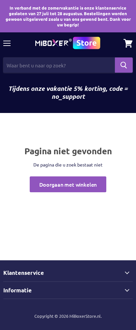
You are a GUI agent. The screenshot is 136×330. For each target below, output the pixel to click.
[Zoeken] (124, 65)
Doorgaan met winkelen (68, 184)
